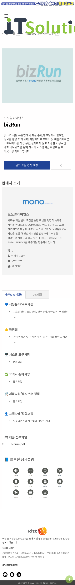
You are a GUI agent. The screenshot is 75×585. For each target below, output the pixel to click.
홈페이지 (16, 266)
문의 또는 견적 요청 (27, 165)
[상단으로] (69, 579)
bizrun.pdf (18, 444)
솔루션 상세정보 (13, 294)
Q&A (37, 294)
